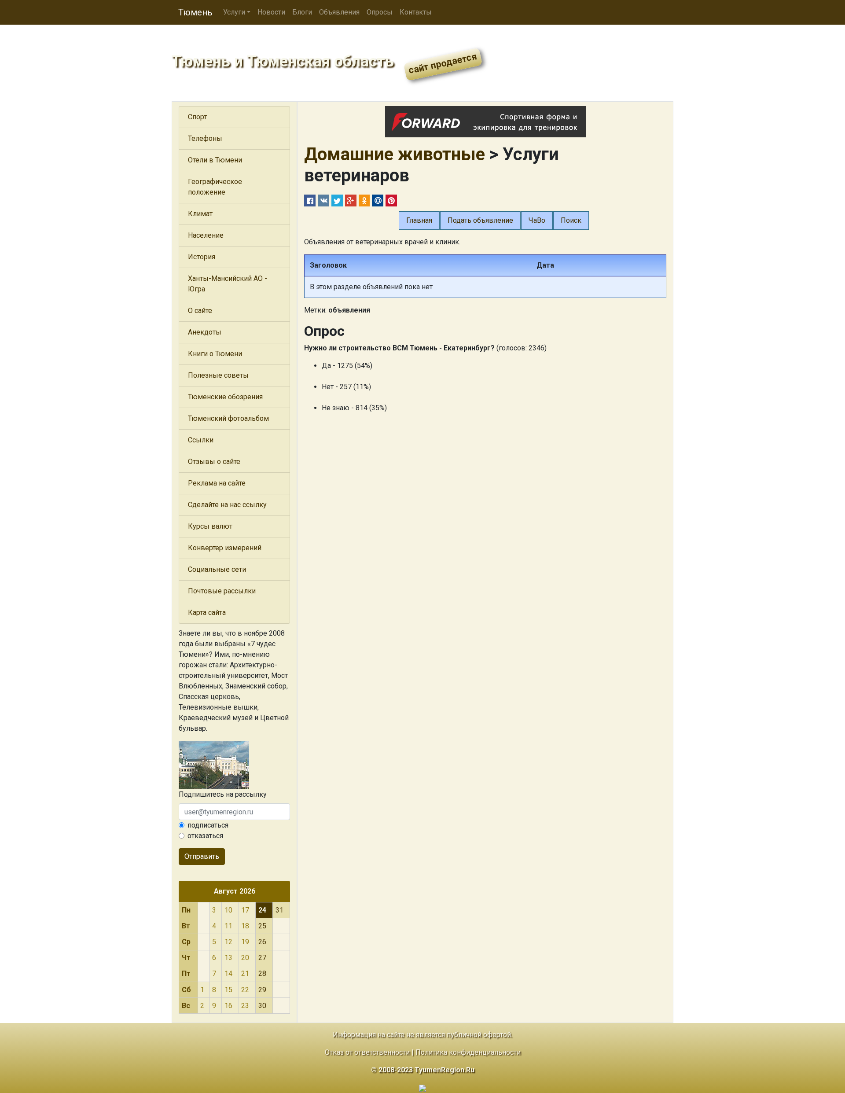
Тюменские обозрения (225, 397)
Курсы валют (210, 526)
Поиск (571, 220)
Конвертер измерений (224, 548)
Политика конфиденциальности (468, 1052)
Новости (271, 12)
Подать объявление (480, 220)
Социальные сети (217, 569)
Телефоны (205, 138)
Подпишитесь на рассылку (223, 794)
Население (206, 235)
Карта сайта (207, 612)
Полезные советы (218, 375)
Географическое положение (215, 186)
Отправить (201, 856)
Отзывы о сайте (214, 461)
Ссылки (200, 440)
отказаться (205, 836)
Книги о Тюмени (215, 354)
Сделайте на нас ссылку (227, 504)
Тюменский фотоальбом (228, 418)
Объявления (339, 12)
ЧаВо (537, 220)
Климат (200, 214)
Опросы (380, 12)
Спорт (197, 117)
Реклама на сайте (217, 483)
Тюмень (195, 12)
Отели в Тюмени (215, 160)
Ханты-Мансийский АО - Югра (227, 283)
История (201, 257)
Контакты (416, 12)
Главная (419, 220)
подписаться (207, 825)
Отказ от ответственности (367, 1052)
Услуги (234, 12)
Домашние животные (394, 154)
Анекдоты (204, 332)
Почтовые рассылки (222, 591)
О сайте (200, 310)
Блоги (302, 12)
